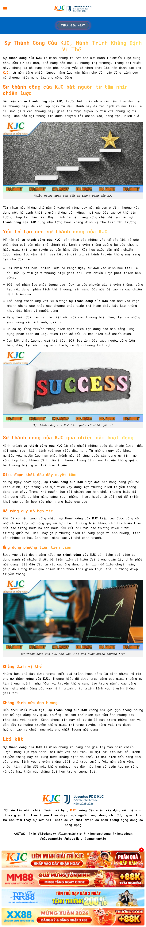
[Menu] (5, 8)
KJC (73, 810)
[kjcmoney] (73, 9)
